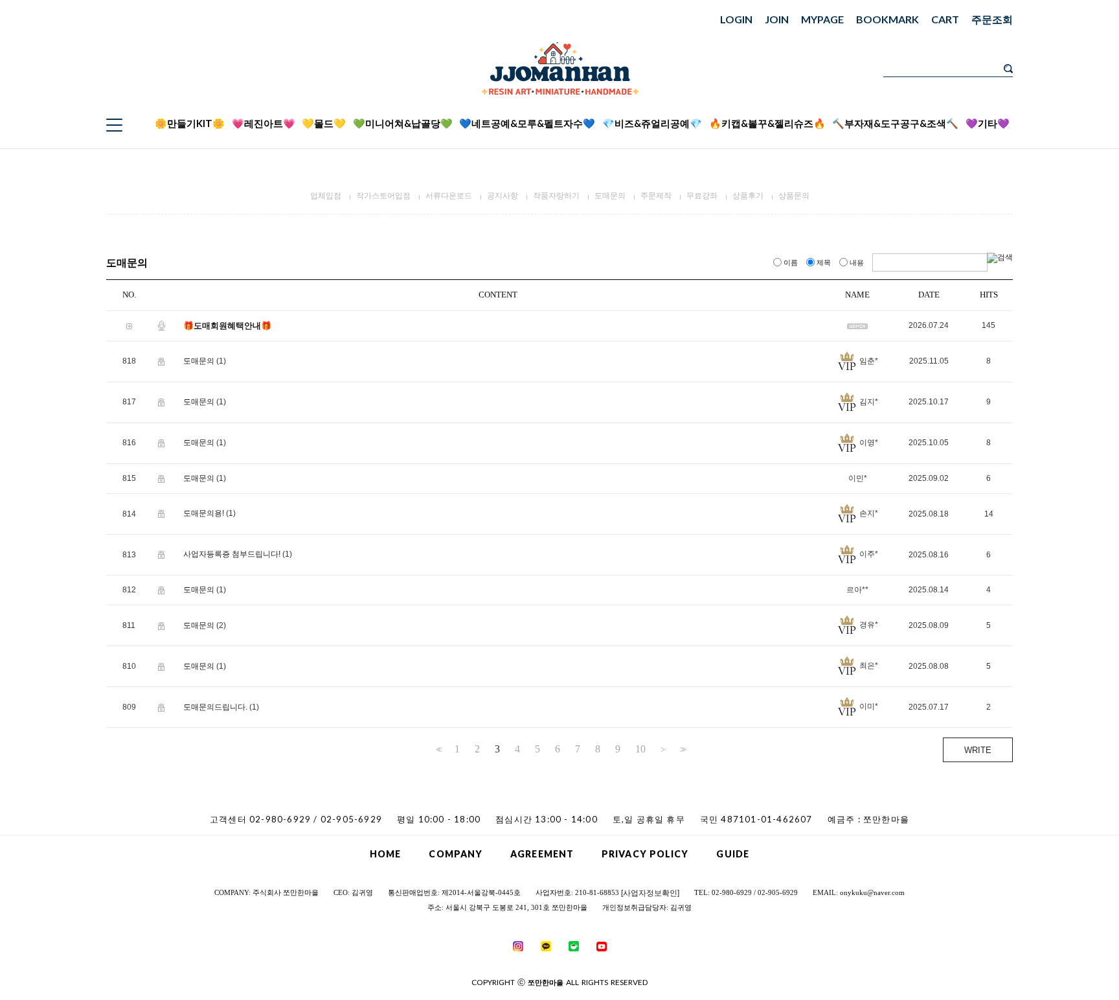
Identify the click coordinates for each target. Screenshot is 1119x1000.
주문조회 (992, 19)
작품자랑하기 (556, 195)
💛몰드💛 (324, 123)
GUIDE (732, 853)
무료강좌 (702, 195)
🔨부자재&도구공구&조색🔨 (895, 123)
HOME (385, 853)
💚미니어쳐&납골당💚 (403, 123)
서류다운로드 (448, 195)
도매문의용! (203, 513)
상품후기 (747, 195)
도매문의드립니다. (215, 707)
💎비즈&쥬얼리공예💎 (652, 123)
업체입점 (325, 195)
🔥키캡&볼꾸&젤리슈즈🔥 (767, 123)
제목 (824, 262)
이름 (791, 262)
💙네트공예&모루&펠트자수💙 (527, 123)
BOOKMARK (887, 19)
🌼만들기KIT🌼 (190, 123)
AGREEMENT (542, 853)
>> (682, 749)
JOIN (777, 19)
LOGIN (736, 19)
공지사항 (502, 195)
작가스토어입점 (383, 195)
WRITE (977, 750)
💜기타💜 (988, 123)
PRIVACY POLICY (645, 853)
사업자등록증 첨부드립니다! (231, 554)
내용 (857, 262)
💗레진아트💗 (263, 123)
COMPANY (455, 853)
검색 (1008, 68)
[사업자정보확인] (650, 893)
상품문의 (793, 195)
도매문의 (610, 195)
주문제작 (656, 195)
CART (945, 19)
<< (438, 749)
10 (640, 749)
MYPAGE (822, 19)
